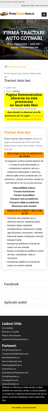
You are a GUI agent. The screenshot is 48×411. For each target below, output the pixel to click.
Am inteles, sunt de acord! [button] (24, 407)
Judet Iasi (35, 43)
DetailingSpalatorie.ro (12, 365)
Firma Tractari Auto (17, 43)
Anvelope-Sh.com (10, 380)
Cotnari (14, 47)
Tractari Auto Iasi (17, 132)
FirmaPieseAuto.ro (10, 376)
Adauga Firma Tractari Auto (35, 5)
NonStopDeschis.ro (11, 357)
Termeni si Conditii (10, 331)
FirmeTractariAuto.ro (11, 350)
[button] (44, 14)
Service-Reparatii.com (12, 361)
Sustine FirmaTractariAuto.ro (15, 339)
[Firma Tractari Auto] (17, 13)
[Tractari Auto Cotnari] (24, 67)
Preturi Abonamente (11, 335)
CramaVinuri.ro (9, 369)
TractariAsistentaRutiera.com (15, 353)
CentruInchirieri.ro (10, 384)
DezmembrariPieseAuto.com (15, 372)
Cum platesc (7, 328)
